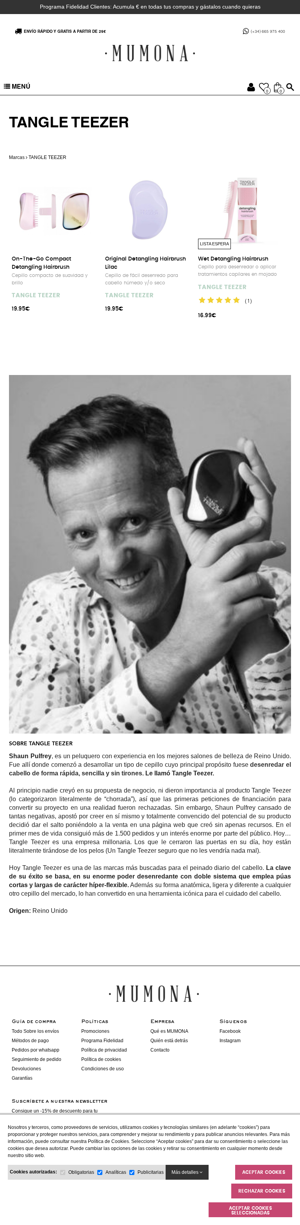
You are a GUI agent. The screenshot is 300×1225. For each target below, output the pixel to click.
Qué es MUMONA (169, 1031)
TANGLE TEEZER (36, 295)
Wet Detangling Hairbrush (233, 259)
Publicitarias (151, 1172)
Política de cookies (101, 1059)
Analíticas (115, 1172)
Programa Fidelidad (102, 1040)
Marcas (17, 157)
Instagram (230, 1040)
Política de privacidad (104, 1050)
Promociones (95, 1031)
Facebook (230, 1031)
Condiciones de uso (102, 1068)
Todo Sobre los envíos (35, 1031)
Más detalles (185, 1172)
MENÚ (20, 87)
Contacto (160, 1050)
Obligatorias (81, 1172)
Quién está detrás (169, 1040)
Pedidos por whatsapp (35, 1050)
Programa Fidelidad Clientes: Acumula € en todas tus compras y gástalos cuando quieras (150, 7)
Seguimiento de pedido (36, 1059)
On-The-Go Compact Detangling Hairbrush (41, 263)
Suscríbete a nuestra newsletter (59, 1101)
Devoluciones (26, 1068)
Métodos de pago (30, 1040)
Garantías (22, 1078)
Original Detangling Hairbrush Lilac (145, 263)
